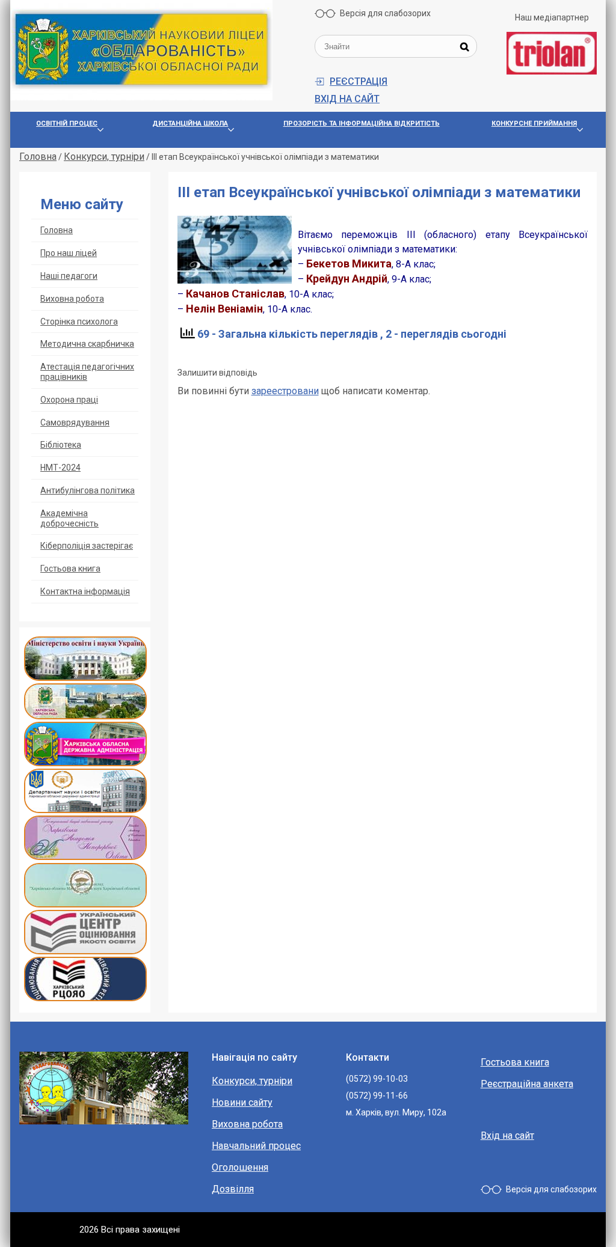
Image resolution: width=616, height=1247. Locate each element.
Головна (56, 230)
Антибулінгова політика (87, 490)
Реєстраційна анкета (527, 1084)
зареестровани (285, 391)
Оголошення (240, 1167)
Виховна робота (72, 298)
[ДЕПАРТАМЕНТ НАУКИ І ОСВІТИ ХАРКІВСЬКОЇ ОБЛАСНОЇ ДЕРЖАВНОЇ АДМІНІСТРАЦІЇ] (85, 810)
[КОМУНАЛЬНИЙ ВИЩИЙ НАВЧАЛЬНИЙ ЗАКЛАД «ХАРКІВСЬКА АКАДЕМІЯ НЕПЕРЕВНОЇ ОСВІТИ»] (85, 856)
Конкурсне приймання (534, 123)
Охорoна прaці (69, 399)
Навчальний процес (256, 1145)
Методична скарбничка (87, 344)
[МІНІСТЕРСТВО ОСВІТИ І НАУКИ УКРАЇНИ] (85, 677)
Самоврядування (74, 422)
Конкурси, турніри (252, 1081)
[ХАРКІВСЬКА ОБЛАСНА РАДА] (85, 716)
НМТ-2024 (60, 467)
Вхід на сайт (347, 99)
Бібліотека (60, 445)
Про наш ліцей (68, 253)
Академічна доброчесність (69, 518)
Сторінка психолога (79, 321)
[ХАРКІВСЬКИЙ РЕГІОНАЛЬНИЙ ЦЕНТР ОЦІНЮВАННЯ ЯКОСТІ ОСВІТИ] (85, 998)
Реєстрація (358, 81)
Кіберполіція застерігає (86, 545)
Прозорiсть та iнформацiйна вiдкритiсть (361, 123)
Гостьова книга (70, 568)
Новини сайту (242, 1102)
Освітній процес (66, 123)
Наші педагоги (68, 276)
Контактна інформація (85, 591)
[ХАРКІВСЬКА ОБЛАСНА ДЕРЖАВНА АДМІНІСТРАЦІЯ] (85, 763)
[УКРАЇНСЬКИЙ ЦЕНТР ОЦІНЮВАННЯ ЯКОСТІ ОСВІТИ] (85, 951)
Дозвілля (233, 1189)
